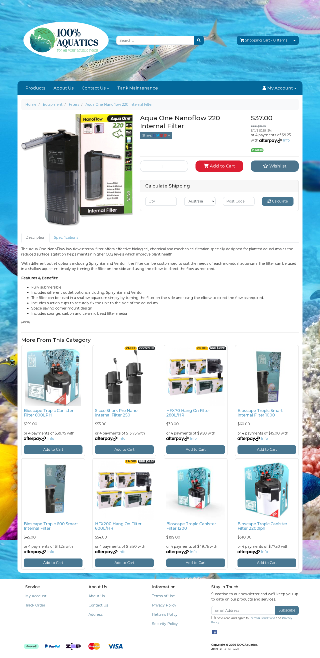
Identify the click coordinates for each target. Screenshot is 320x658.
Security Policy (165, 624)
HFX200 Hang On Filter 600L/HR (118, 526)
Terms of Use (163, 596)
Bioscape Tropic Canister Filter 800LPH (49, 413)
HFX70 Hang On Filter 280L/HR (188, 413)
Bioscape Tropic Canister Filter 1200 (191, 526)
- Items (266, 40)
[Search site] (199, 40)
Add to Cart (221, 165)
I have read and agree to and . (251, 620)
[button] (279, 88)
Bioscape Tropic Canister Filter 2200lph (262, 526)
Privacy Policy (164, 605)
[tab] (35, 237)
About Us (64, 88)
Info (286, 140)
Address (95, 614)
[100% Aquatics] (65, 40)
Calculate (279, 201)
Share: (147, 135)
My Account (35, 596)
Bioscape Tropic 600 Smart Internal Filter (51, 526)
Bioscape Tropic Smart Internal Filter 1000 (260, 413)
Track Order (35, 605)
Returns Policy (165, 614)
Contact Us (94, 88)
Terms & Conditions (262, 618)
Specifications (66, 237)
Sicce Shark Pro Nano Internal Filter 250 (116, 413)
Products (36, 88)
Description (36, 237)
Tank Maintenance (137, 88)
